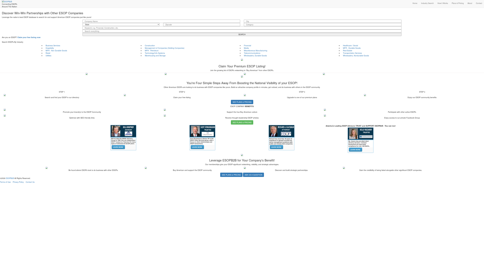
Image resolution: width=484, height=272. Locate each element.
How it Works (442, 3)
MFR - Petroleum (152, 50)
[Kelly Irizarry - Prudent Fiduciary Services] (360, 140)
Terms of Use (5, 182)
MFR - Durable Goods (352, 48)
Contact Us (30, 182)
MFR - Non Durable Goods (56, 50)
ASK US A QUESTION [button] (253, 175)
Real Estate (347, 50)
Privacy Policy (18, 182)
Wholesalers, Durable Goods (255, 55)
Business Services (53, 45)
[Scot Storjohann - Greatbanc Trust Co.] (202, 137)
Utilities (48, 55)
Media (246, 48)
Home (415, 3)
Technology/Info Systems (155, 53)
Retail (48, 53)
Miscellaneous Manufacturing (255, 50)
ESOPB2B (10, 178)
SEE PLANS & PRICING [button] (242, 102)
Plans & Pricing (458, 3)
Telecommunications (252, 53)
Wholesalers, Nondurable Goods (356, 55)
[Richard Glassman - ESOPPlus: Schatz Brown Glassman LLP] (281, 137)
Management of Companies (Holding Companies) (164, 48)
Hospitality (50, 48)
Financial (247, 45)
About (469, 3)
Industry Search (427, 3)
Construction (150, 45)
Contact (479, 3)
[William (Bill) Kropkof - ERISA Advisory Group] (123, 137)
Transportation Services (352, 53)
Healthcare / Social (350, 45)
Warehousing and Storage (155, 55)
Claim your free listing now (28, 37)
